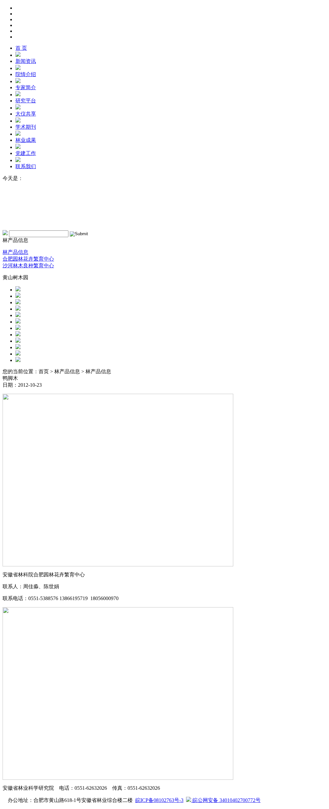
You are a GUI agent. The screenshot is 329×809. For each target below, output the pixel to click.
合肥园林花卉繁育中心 (28, 259)
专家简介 (25, 87)
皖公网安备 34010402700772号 (226, 800)
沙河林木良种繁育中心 (28, 265)
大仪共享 (25, 113)
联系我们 (25, 166)
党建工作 (25, 153)
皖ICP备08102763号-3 (159, 800)
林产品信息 (15, 252)
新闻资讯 (25, 61)
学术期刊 (25, 127)
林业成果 (25, 140)
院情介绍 (25, 74)
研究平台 (25, 100)
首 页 (21, 48)
